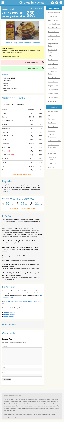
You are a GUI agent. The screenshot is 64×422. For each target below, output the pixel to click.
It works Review (52, 68)
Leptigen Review (53, 64)
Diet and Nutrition (53, 111)
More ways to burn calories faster (22, 208)
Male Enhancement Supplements (53, 146)
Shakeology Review (54, 12)
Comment (4, 346)
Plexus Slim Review (54, 78)
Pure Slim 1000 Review (52, 51)
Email (3, 372)
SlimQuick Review (53, 89)
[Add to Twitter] (56, 2)
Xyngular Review (53, 86)
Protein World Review (54, 28)
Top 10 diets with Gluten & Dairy (22, 174)
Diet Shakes (51, 119)
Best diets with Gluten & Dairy (11, 56)
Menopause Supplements (52, 152)
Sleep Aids (51, 167)
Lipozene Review (53, 97)
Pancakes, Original (8, 316)
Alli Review (51, 56)
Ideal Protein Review (54, 36)
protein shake (6, 52)
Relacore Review (53, 93)
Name (3, 367)
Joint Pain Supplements (52, 136)
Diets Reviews (52, 123)
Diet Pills (50, 115)
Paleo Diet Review (53, 32)
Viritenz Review (52, 16)
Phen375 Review (53, 60)
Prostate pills (52, 163)
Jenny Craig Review (54, 24)
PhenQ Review (52, 40)
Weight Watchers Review (53, 45)
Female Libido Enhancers (52, 158)
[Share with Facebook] (52, 2)
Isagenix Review (53, 20)
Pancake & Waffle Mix (9, 312)
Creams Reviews (53, 127)
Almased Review (53, 82)
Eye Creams (51, 131)
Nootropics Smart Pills (54, 141)
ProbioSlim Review (53, 101)
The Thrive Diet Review (52, 73)
